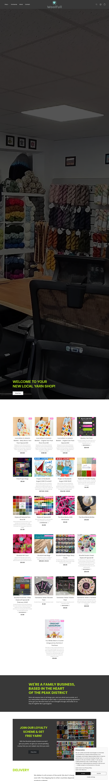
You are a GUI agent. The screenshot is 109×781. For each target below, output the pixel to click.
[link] (91, 776)
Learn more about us (81, 769)
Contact (27, 4)
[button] (54, 4)
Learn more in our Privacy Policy (84, 768)
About (21, 4)
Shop (6, 4)
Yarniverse (14, 4)
